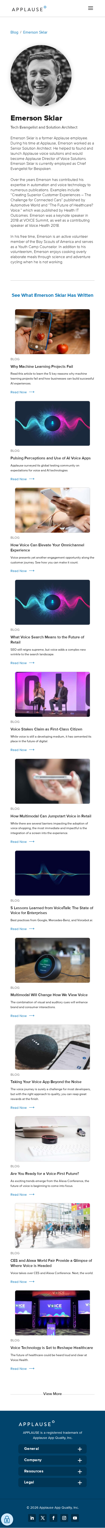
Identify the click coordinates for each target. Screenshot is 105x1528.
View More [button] (52, 1393)
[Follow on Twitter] (43, 1518)
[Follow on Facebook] (53, 1518)
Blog (14, 32)
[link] (52, 352)
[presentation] (52, 331)
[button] (90, 8)
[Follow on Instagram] (64, 1518)
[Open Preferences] (7, 1519)
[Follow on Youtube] (75, 1518)
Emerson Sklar (35, 32)
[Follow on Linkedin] (32, 1518)
